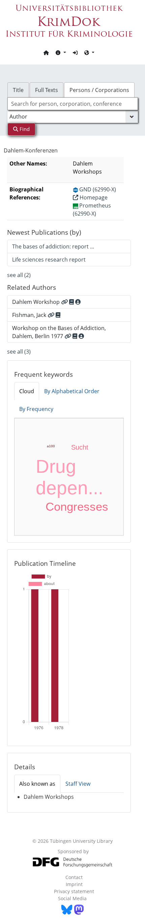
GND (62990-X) (97, 189)
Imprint (74, 884)
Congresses (77, 506)
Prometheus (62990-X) (92, 209)
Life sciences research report (49, 259)
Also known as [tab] (37, 783)
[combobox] (72, 103)
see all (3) (19, 351)
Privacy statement (74, 891)
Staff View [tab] (77, 783)
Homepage (93, 197)
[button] (60, 52)
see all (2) (19, 275)
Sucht (79, 447)
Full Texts (46, 90)
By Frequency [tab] (36, 409)
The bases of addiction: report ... (53, 246)
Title (18, 90)
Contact (74, 877)
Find (24, 129)
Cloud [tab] (26, 391)
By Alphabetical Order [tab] (71, 391)
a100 (51, 446)
